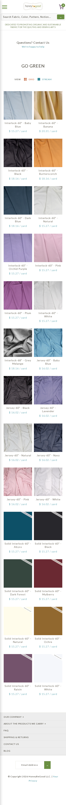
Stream (47, 79)
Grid (32, 79)
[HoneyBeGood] (33, 6)
